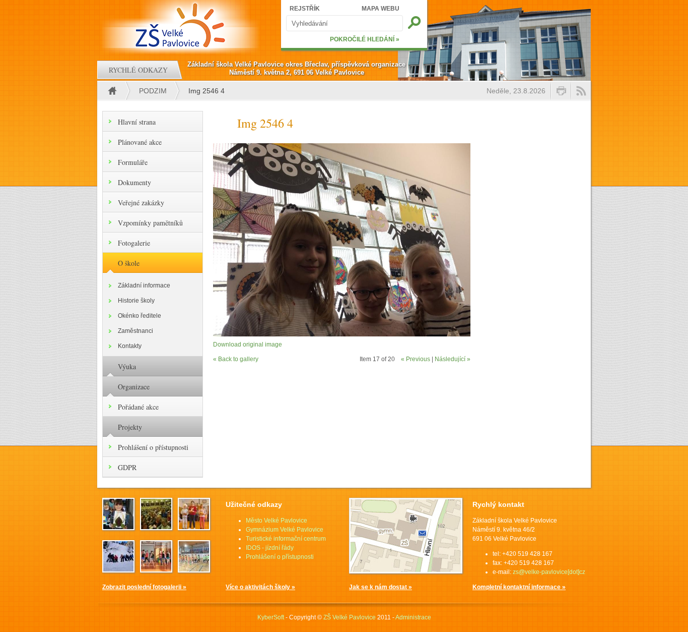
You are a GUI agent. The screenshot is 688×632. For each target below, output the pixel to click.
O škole (129, 263)
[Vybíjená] (194, 569)
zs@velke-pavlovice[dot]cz (549, 572)
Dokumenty (134, 182)
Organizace (134, 386)
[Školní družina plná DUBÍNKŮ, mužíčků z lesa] (118, 527)
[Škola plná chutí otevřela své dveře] (156, 569)
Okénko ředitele (139, 315)
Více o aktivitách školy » (260, 587)
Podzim (153, 91)
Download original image (247, 344)
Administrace (413, 617)
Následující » (452, 359)
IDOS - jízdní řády (270, 547)
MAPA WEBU (380, 8)
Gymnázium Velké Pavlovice (284, 529)
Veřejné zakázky (141, 202)
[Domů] (181, 25)
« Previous (415, 359)
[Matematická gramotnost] (194, 527)
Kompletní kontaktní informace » (519, 587)
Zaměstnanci (135, 330)
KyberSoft (270, 617)
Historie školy (136, 300)
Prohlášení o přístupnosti (153, 447)
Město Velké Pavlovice (276, 520)
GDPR (127, 467)
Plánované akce (140, 142)
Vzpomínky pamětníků (150, 222)
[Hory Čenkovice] (118, 569)
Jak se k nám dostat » (380, 587)
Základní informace (144, 285)
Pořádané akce (138, 407)
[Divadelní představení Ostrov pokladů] (156, 527)
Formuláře (133, 162)
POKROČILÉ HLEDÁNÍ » (364, 39)
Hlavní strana (137, 122)
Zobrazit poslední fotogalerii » (144, 587)
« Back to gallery (235, 359)
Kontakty (130, 346)
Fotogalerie (134, 243)
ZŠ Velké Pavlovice (349, 617)
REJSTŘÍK (305, 8)
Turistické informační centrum (286, 538)
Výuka (127, 366)
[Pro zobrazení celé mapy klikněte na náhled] (405, 571)
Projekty (130, 427)
